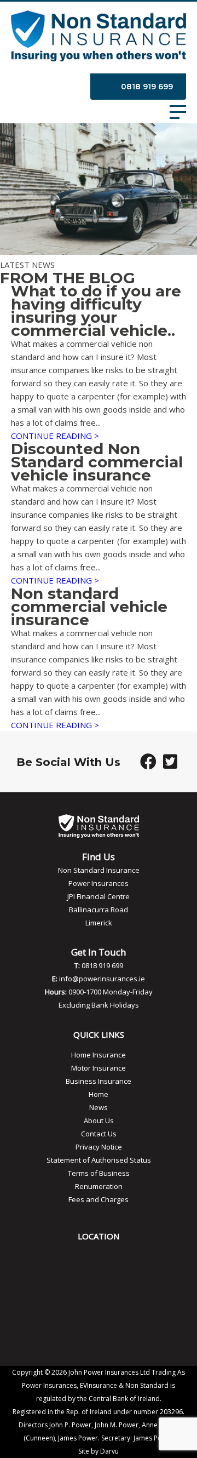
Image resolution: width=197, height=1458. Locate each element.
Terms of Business (99, 1173)
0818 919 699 (147, 87)
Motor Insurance (98, 1068)
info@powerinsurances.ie (102, 979)
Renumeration (99, 1186)
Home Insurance (98, 1055)
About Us (99, 1120)
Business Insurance (98, 1081)
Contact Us (99, 1134)
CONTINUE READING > (55, 435)
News (98, 1107)
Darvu (109, 1451)
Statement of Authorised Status (99, 1160)
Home (98, 1094)
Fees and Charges (98, 1199)
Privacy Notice (99, 1147)
